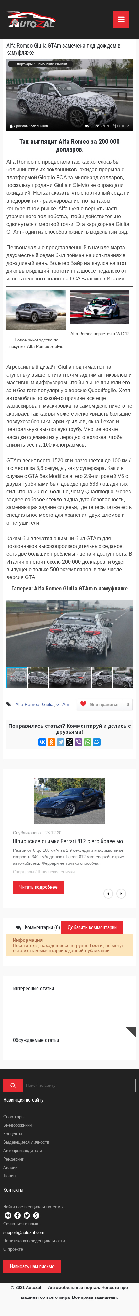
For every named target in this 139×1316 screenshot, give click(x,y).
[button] (127, 601)
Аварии (10, 1167)
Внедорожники (17, 1125)
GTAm (62, 704)
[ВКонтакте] (42, 742)
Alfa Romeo (27, 704)
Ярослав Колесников (31, 126)
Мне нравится (109, 704)
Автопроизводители (22, 1150)
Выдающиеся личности (26, 1142)
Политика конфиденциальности (34, 1240)
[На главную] (30, 19)
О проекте (13, 1249)
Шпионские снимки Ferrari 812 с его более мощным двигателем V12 (69, 841)
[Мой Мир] (97, 742)
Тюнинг (10, 1175)
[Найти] (13, 1085)
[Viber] (78, 742)
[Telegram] (60, 742)
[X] (69, 742)
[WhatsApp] (87, 742)
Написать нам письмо (32, 1266)
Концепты (12, 1133)
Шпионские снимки (51, 64)
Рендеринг (13, 1159)
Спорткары (24, 64)
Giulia (48, 704)
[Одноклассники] (51, 742)
